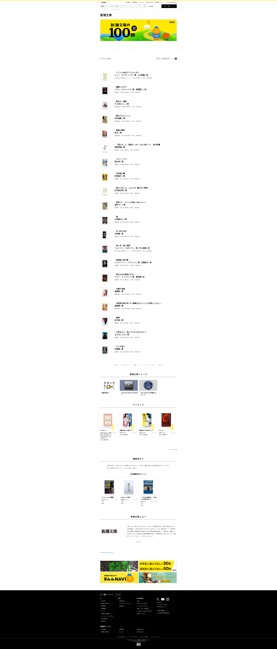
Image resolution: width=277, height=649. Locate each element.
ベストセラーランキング (143, 606)
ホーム (101, 9)
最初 (116, 365)
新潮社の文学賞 (105, 631)
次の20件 (152, 365)
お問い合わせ (149, 2)
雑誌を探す (122, 601)
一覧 (119, 594)
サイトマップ (157, 636)
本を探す (103, 601)
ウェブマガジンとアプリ (125, 603)
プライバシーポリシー (133, 636)
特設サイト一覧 (141, 613)
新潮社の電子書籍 (105, 613)
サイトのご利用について (121, 636)
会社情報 (128, 2)
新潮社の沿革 (140, 629)
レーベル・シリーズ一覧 (110, 9)
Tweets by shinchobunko (106, 552)
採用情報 (134, 2)
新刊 (138, 601)
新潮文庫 (103, 606)
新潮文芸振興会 (161, 610)
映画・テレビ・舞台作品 (143, 608)
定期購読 (122, 606)
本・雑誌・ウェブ (169, 6)
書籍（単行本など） (106, 603)
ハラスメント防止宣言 (143, 636)
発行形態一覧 (104, 618)
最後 (160, 365)
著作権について (159, 2)
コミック (103, 611)
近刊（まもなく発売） (142, 603)
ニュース (141, 2)
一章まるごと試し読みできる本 (144, 611)
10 (147, 365)
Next (176, 30)
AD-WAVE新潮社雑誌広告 (163, 613)
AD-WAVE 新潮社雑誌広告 (171, 2)
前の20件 (125, 365)
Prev (101, 30)
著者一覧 (103, 621)
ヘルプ (151, 636)
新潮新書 (103, 608)
